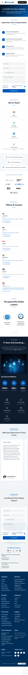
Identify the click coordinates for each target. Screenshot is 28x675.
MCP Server (17, 618)
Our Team (3, 581)
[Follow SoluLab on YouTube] (21, 653)
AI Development (4, 614)
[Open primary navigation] (2, 2)
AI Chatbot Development (6, 623)
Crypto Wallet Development (20, 589)
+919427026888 (6, 264)
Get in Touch (21, 2)
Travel (16, 601)
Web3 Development (19, 581)
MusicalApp (3, 599)
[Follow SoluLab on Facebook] (15, 653)
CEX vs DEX (17, 621)
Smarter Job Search (5, 603)
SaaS (16, 603)
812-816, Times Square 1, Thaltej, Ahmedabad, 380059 (12, 260)
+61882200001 (6, 277)
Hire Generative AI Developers (5, 633)
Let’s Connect (14, 537)
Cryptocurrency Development (18, 585)
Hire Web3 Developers (6, 637)
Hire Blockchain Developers (7, 636)
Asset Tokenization (18, 588)
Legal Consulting (4, 588)
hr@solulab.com (9, 655)
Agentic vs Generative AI (20, 620)
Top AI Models (17, 614)
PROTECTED (23, 663)
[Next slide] (16, 332)
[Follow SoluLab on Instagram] (18, 653)
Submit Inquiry (14, 90)
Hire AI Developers (5, 641)
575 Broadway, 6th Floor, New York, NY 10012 (10, 232)
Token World (3, 605)
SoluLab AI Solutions (5, 590)
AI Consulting (4, 620)
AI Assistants (17, 616)
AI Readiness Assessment (6, 625)
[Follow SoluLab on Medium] (15, 656)
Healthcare (17, 597)
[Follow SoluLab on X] (18, 656)
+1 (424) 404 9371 (5, 559)
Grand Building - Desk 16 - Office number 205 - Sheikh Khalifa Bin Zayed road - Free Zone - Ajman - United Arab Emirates (13, 289)
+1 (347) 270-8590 (6, 222)
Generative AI (4, 616)
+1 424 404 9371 (23, 635)
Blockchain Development (20, 579)
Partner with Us (4, 586)
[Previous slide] (11, 332)
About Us (3, 579)
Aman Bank (3, 597)
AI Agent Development (6, 621)
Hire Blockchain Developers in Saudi (7, 644)
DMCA (19, 663)
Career (2, 583)
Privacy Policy (4, 584)
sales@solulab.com (7, 220)
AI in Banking (17, 607)
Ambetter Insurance (5, 601)
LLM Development (5, 618)
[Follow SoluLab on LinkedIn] (24, 653)
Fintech (16, 599)
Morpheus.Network (5, 607)
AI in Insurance (18, 605)
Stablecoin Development (20, 583)
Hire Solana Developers (6, 639)
